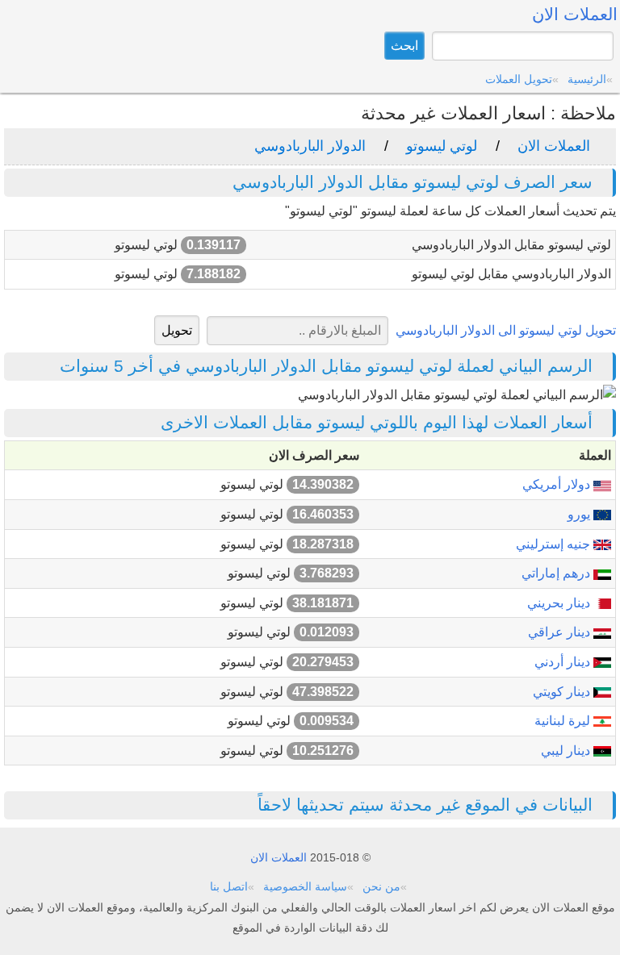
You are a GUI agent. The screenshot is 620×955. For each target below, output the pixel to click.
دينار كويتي (563, 692)
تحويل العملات (518, 79)
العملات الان (553, 146)
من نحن (381, 886)
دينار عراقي (560, 632)
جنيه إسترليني (554, 544)
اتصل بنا (229, 886)
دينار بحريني (560, 603)
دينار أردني (563, 662)
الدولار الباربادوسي (310, 146)
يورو (580, 514)
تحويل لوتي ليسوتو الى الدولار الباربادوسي (506, 330)
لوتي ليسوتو (441, 146)
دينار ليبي (567, 750)
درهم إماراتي (557, 573)
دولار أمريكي (557, 484)
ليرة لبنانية (563, 721)
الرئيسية (587, 79)
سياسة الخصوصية (305, 886)
